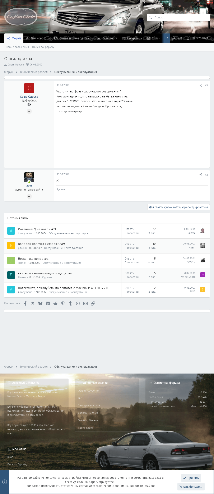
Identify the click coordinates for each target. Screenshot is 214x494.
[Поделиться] (201, 85)
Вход (10, 457)
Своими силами (88, 413)
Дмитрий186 (199, 406)
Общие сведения (88, 391)
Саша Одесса (16, 65)
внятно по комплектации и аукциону (45, 273)
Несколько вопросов (33, 258)
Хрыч (192, 248)
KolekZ (191, 233)
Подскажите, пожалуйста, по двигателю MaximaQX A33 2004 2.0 (63, 288)
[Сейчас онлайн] (29, 182)
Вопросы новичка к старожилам (41, 244)
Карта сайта (85, 428)
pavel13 (22, 248)
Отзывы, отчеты (88, 420)
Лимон (22, 277)
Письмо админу (17, 464)
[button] (49, 38)
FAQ (80, 398)
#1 (206, 85)
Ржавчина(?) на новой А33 (37, 229)
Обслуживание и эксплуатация (68, 233)
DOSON (191, 262)
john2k (22, 263)
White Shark (188, 277)
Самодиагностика (89, 405)
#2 (206, 175)
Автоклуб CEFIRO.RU (25, 383)
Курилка (47, 277)
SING (192, 291)
